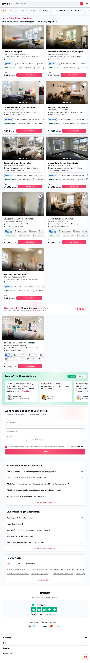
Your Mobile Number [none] (38, 439)
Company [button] (7, 638)
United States (14, 18)
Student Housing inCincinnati (63, 574)
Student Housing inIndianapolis (63, 569)
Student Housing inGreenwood (41, 569)
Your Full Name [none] (11, 422)
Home (4, 18)
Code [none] (9, 437)
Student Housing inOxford (39, 574)
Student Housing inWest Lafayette (18, 574)
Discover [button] (6, 643)
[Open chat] (86, 659)
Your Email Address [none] (12, 431)
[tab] (9, 563)
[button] (48, 3)
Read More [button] (26, 391)
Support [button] (6, 648)
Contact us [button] (7, 653)
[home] (7, 4)
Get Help (80, 309)
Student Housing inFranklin (16, 569)
